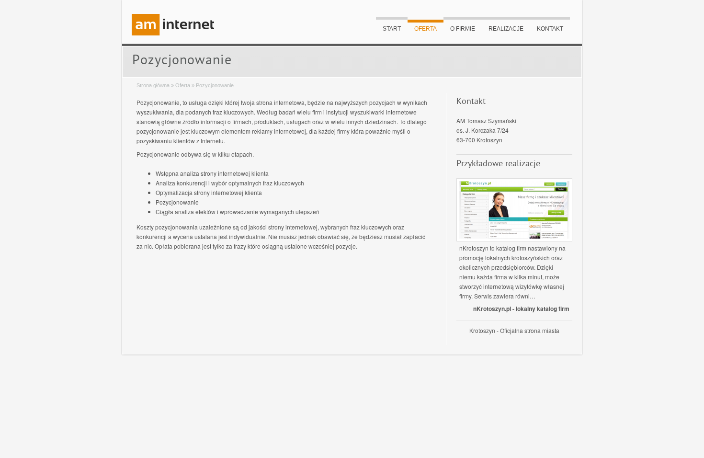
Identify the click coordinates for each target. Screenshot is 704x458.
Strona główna (153, 85)
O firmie (462, 28)
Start (392, 28)
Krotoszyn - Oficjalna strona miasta (514, 330)
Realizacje (505, 28)
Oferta (425, 28)
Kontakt (550, 28)
